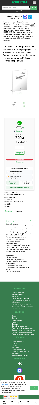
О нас (14, 316)
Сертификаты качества (20, 326)
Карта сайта (16, 303)
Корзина (15, 297)
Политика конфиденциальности (22, 328)
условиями (5, 384)
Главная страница (18, 293)
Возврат (15, 345)
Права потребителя (18, 349)
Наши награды (17, 320)
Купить (21, 153)
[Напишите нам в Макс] (25, 17)
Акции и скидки (19, 159)
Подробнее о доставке (26, 182)
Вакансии (15, 324)
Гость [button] (20, 11)
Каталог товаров (17, 295)
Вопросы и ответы (18, 341)
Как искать (15, 353)
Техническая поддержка (20, 355)
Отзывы (19, 211)
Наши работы (16, 309)
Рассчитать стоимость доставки (19, 187)
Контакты (15, 322)
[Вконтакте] (20, 363)
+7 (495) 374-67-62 (14, 16)
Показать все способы (13, 182)
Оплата (14, 343)
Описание (8, 211)
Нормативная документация (21, 305)
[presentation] (24, 103)
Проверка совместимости (20, 351)
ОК (34, 387)
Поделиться (20, 162)
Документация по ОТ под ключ (22, 307)
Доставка (15, 347)
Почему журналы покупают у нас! (23, 334)
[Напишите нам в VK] (30, 17)
